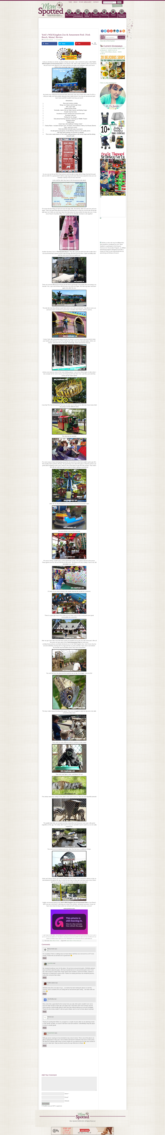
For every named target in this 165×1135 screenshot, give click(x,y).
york (80, 940)
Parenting (104, 15)
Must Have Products (122, 15)
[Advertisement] (69, 1059)
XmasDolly (50, 963)
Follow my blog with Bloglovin (108, 83)
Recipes (96, 15)
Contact (96, 2)
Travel (113, 15)
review (77, 940)
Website (67, 1101)
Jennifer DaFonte (49, 39)
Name (66, 1093)
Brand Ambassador (85, 2)
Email (66, 1097)
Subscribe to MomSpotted (107, 41)
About (75, 2)
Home (70, 2)
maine (68, 940)
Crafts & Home (87, 15)
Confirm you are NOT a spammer (52, 1106)
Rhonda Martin (50, 1033)
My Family (69, 15)
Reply (44, 958)
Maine (51, 940)
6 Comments (59, 39)
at (47, 950)
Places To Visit (56, 940)
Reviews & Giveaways (78, 15)
